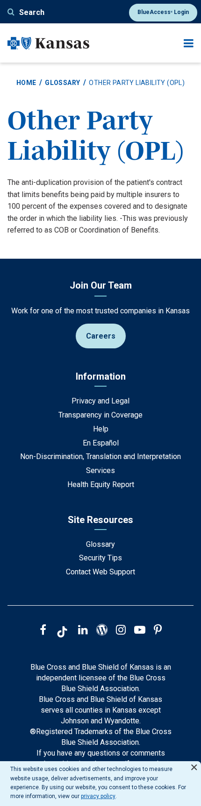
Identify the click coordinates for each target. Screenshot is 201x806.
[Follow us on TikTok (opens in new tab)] (62, 633)
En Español (101, 442)
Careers (100, 336)
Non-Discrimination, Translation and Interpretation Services (100, 463)
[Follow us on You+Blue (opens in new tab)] (102, 630)
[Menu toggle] (189, 43)
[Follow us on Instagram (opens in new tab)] (121, 630)
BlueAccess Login (163, 12)
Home (26, 82)
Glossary (62, 82)
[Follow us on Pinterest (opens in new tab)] (158, 630)
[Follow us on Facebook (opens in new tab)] (43, 630)
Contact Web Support (100, 571)
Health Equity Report (100, 484)
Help (100, 428)
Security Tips (100, 557)
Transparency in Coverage (100, 414)
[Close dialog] (194, 763)
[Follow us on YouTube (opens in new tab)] (139, 630)
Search (31, 12)
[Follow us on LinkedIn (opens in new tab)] (83, 630)
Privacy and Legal (100, 400)
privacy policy (98, 796)
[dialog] (100, 783)
